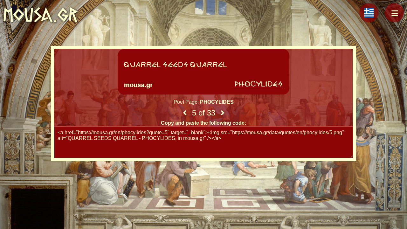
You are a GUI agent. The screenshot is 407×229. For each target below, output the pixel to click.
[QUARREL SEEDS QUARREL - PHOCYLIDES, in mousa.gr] (203, 72)
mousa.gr (40, 14)
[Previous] (185, 112)
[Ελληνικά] (368, 12)
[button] (394, 12)
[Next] (222, 112)
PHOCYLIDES (217, 102)
